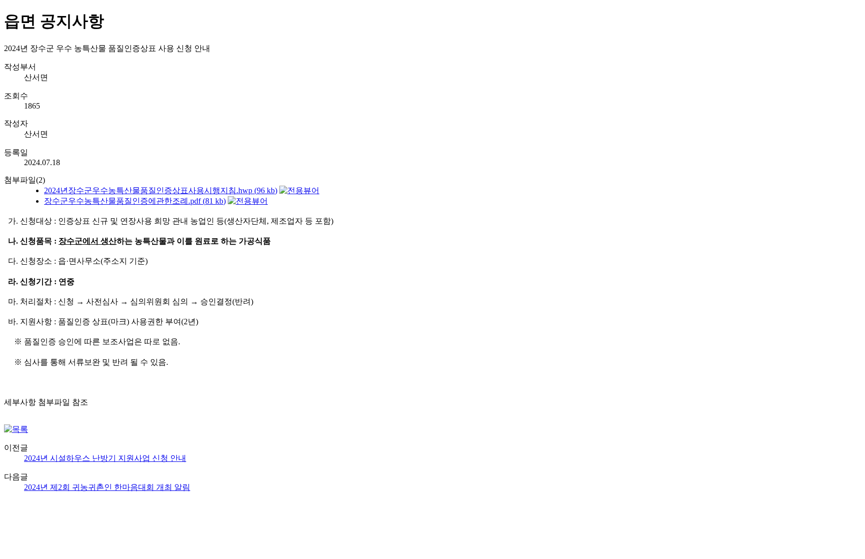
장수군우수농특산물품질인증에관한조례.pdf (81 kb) (135, 201)
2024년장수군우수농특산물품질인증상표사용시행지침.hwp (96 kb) (160, 190)
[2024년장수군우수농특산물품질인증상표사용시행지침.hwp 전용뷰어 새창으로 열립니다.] (299, 190)
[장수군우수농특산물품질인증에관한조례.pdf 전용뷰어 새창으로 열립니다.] (248, 201)
